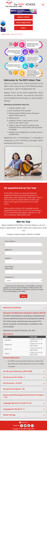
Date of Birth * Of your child (9, 267)
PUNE (23, 28)
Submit (23, 296)
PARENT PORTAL (23, 17)
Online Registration (23, 22)
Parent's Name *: (10, 241)
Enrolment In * (9, 277)
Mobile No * (8, 250)
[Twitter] (25, 425)
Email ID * (8, 258)
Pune (8, 34)
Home (3, 34)
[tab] (23, 307)
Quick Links (24, 422)
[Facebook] (21, 425)
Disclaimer (16, 425)
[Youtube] (28, 425)
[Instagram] (32, 425)
